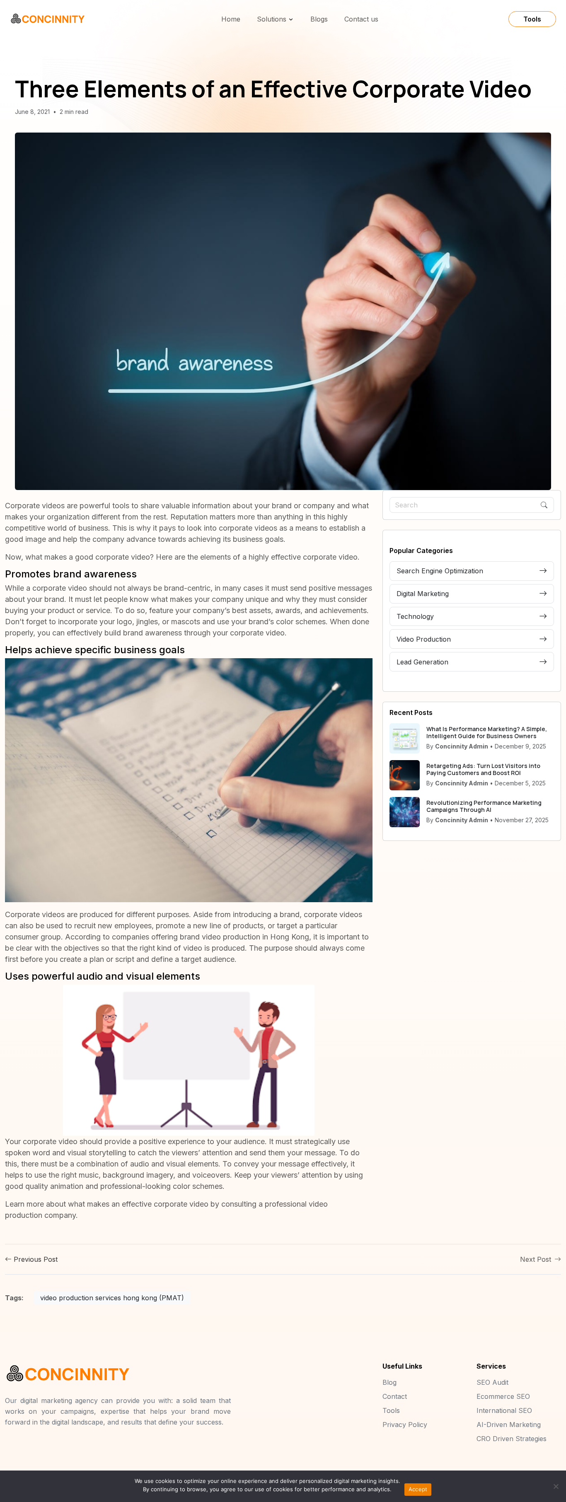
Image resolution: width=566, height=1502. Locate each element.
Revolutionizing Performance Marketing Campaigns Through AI (484, 806)
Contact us (361, 19)
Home (230, 19)
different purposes (157, 914)
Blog (389, 1382)
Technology (415, 616)
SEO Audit (492, 1382)
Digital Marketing (423, 593)
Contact (394, 1396)
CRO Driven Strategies (512, 1438)
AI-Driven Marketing (509, 1424)
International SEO (504, 1410)
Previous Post (35, 1259)
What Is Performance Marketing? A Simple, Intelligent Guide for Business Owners (486, 732)
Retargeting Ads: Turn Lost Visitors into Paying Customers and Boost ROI (483, 769)
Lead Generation (422, 662)
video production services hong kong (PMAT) (112, 1298)
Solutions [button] (271, 19)
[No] (555, 1486)
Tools (532, 19)
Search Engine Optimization (440, 571)
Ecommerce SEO (503, 1396)
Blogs (319, 19)
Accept (418, 1489)
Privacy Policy (404, 1424)
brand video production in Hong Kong (244, 936)
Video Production (424, 639)
